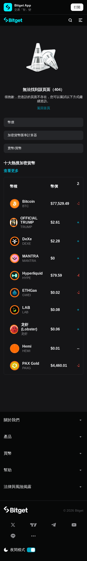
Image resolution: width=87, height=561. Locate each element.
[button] (43, 420)
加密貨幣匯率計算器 (22, 135)
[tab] (43, 420)
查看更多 (11, 171)
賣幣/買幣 (15, 148)
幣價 (11, 122)
